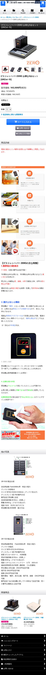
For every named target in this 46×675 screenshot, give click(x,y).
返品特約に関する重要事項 (13, 114)
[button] (3, 3)
